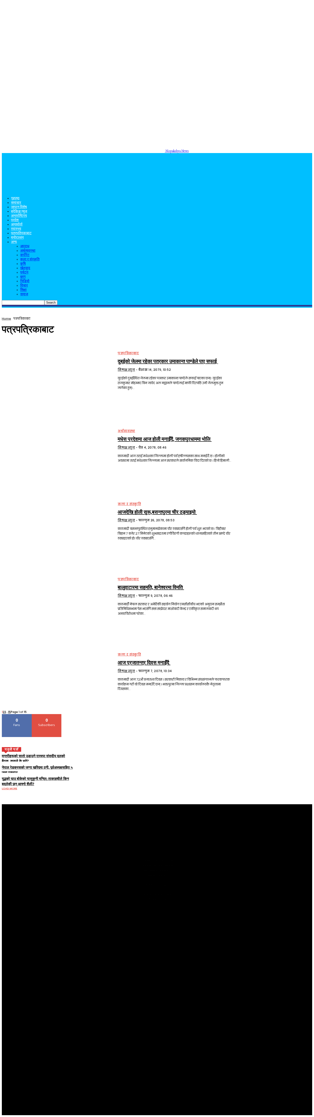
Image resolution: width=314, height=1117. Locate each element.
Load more (9, 788)
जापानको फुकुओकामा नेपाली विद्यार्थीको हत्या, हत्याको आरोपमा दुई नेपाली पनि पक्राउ (78, 978)
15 (9, 712)
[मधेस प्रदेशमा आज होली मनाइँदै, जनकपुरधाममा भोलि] (57, 446)
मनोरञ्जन (17, 238)
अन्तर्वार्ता (17, 225)
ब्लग (23, 277)
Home (6, 318)
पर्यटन (24, 273)
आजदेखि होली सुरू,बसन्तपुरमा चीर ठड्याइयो (157, 512)
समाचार (16, 203)
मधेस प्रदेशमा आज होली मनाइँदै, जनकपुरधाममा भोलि (164, 439)
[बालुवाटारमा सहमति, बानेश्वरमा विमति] (57, 597)
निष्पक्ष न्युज (126, 370)
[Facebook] (5, 912)
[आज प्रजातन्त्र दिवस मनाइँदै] (57, 672)
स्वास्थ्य (16, 229)
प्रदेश (15, 220)
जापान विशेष (19, 207)
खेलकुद (25, 268)
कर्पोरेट (24, 255)
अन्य (14, 242)
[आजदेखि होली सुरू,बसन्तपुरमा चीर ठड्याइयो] (57, 522)
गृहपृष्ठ (15, 199)
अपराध (24, 247)
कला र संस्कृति (30, 260)
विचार (24, 286)
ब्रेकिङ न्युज (19, 212)
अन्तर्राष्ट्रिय (19, 216)
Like (17, 716)
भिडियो (24, 281)
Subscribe (47, 716)
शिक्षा (23, 290)
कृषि (23, 264)
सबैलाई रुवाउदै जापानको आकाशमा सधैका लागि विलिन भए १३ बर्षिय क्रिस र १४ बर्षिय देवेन (82, 985)
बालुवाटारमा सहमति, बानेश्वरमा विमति (151, 587)
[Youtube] (13, 912)
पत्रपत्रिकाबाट (21, 233)
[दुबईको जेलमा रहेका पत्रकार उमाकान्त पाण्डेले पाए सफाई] (57, 371)
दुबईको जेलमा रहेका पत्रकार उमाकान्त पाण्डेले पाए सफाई (168, 361)
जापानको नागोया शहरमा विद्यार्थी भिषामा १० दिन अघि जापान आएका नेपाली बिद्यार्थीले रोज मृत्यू (85, 970)
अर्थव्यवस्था (27, 251)
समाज (24, 294)
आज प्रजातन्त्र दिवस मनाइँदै (144, 662)
